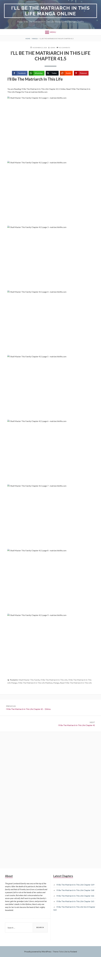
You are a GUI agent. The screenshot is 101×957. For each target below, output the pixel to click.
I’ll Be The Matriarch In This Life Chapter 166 (75, 896)
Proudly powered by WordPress (37, 951)
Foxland (73, 951)
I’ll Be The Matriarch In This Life (53, 680)
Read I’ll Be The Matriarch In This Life (76, 683)
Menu (53, 32)
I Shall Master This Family (29, 680)
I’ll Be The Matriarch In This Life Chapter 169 (75, 884)
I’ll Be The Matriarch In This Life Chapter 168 (75, 890)
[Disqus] (50, 768)
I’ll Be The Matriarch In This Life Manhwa (35, 683)
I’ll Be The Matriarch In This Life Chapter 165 (75, 901)
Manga (56, 683)
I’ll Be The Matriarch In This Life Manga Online (50, 10)
